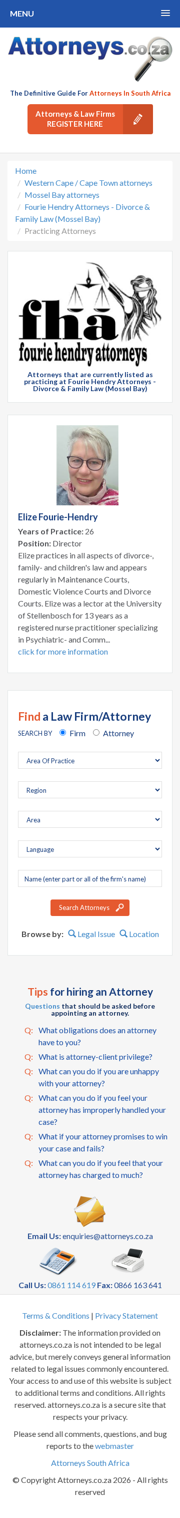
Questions (42, 1006)
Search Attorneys (84, 907)
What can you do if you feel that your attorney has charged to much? (93, 1168)
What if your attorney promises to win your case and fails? (96, 1142)
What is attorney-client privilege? (88, 1056)
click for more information (63, 651)
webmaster (114, 1445)
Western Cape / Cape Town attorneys (88, 182)
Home (25, 170)
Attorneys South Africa (90, 1462)
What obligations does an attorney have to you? (90, 1036)
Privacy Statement (126, 1315)
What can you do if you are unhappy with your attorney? (91, 1077)
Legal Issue (95, 934)
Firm (78, 733)
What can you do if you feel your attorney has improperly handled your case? (95, 1109)
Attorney (118, 733)
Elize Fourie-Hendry (58, 516)
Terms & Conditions (56, 1315)
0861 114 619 (72, 1285)
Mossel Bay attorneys (62, 194)
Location (143, 934)
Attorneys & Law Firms (75, 118)
